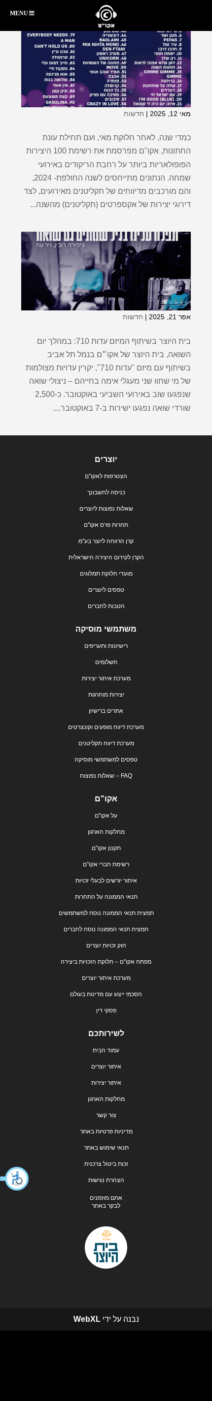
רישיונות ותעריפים (106, 645)
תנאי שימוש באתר (106, 1147)
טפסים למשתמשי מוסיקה (106, 759)
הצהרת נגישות (106, 1180)
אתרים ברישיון (106, 710)
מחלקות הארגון (106, 831)
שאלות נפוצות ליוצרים (106, 508)
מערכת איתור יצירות (106, 678)
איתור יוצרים (106, 1066)
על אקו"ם (106, 815)
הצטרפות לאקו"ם (106, 476)
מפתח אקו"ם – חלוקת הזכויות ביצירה (106, 961)
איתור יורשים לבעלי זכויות (106, 880)
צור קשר (106, 1115)
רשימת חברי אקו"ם (106, 864)
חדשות (134, 114)
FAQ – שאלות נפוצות (106, 775)
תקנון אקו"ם (106, 848)
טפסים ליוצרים (106, 589)
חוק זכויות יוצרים (106, 945)
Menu (19, 13)
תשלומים (106, 662)
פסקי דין (106, 1010)
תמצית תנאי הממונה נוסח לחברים (106, 929)
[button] (15, 1178)
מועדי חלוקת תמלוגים (106, 573)
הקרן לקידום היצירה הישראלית (106, 557)
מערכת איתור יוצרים (106, 978)
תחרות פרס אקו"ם (106, 524)
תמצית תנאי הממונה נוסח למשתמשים (106, 913)
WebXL (87, 1319)
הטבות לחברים (106, 606)
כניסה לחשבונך (106, 492)
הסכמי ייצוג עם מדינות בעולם (106, 994)
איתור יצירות (106, 1082)
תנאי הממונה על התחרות (106, 896)
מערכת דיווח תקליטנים (106, 743)
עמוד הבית (106, 1050)
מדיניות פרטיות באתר (106, 1131)
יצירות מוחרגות (106, 694)
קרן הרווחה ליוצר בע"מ (106, 541)
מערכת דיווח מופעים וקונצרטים (106, 727)
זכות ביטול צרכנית (106, 1163)
